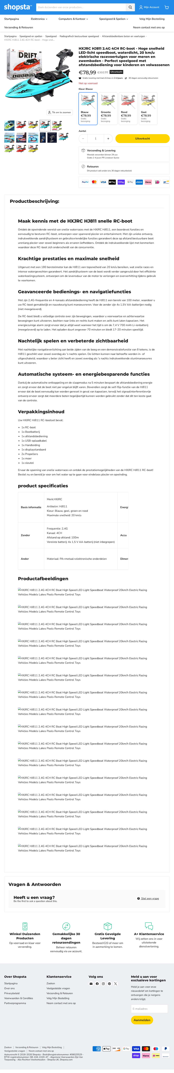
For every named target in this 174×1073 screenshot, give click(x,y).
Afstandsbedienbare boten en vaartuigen (123, 36)
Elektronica (38, 19)
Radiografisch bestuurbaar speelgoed (79, 36)
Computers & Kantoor (72, 19)
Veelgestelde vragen (58, 988)
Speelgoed (51, 36)
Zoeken (51, 983)
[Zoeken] (130, 7)
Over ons (9, 988)
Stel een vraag (150, 898)
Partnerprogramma (15, 1003)
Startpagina (11, 19)
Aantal (82, 131)
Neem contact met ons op (149, 27)
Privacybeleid (12, 993)
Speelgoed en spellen (31, 36)
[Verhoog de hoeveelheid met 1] (108, 138)
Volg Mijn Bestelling (152, 19)
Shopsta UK (53, 1059)
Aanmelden (142, 1020)
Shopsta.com (66, 1059)
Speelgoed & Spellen (112, 19)
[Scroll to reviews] (124, 69)
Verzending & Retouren (18, 27)
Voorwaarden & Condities (18, 998)
